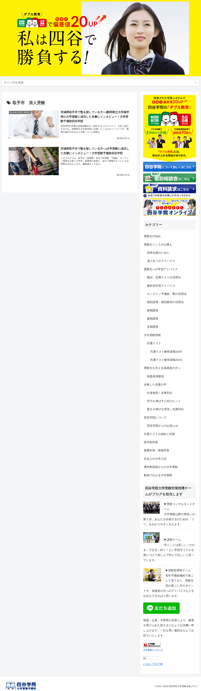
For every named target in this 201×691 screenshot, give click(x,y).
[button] (196, 82)
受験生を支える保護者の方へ (162, 368)
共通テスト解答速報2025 (166, 351)
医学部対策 (151, 442)
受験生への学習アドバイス (161, 269)
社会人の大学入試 (155, 458)
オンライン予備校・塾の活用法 (167, 293)
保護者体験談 (155, 376)
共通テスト (154, 343)
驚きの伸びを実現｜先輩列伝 (165, 409)
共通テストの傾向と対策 (159, 434)
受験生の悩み (152, 236)
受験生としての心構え (158, 244)
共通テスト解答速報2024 (166, 359)
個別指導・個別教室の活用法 (165, 302)
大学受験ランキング (153, 650)
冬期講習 (152, 326)
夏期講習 (152, 318)
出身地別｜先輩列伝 (159, 392)
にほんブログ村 (153, 664)
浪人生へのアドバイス (161, 260)
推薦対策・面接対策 (156, 450)
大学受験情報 (152, 335)
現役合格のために (158, 252)
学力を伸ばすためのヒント (164, 401)
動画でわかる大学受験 (158, 475)
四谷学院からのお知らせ (162, 425)
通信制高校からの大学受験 (161, 466)
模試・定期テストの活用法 (164, 277)
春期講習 (152, 310)
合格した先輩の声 (155, 384)
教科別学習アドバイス (161, 285)
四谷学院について (155, 417)
